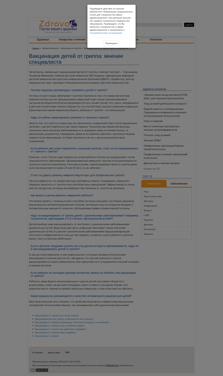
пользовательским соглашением (106, 32)
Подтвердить (111, 43)
